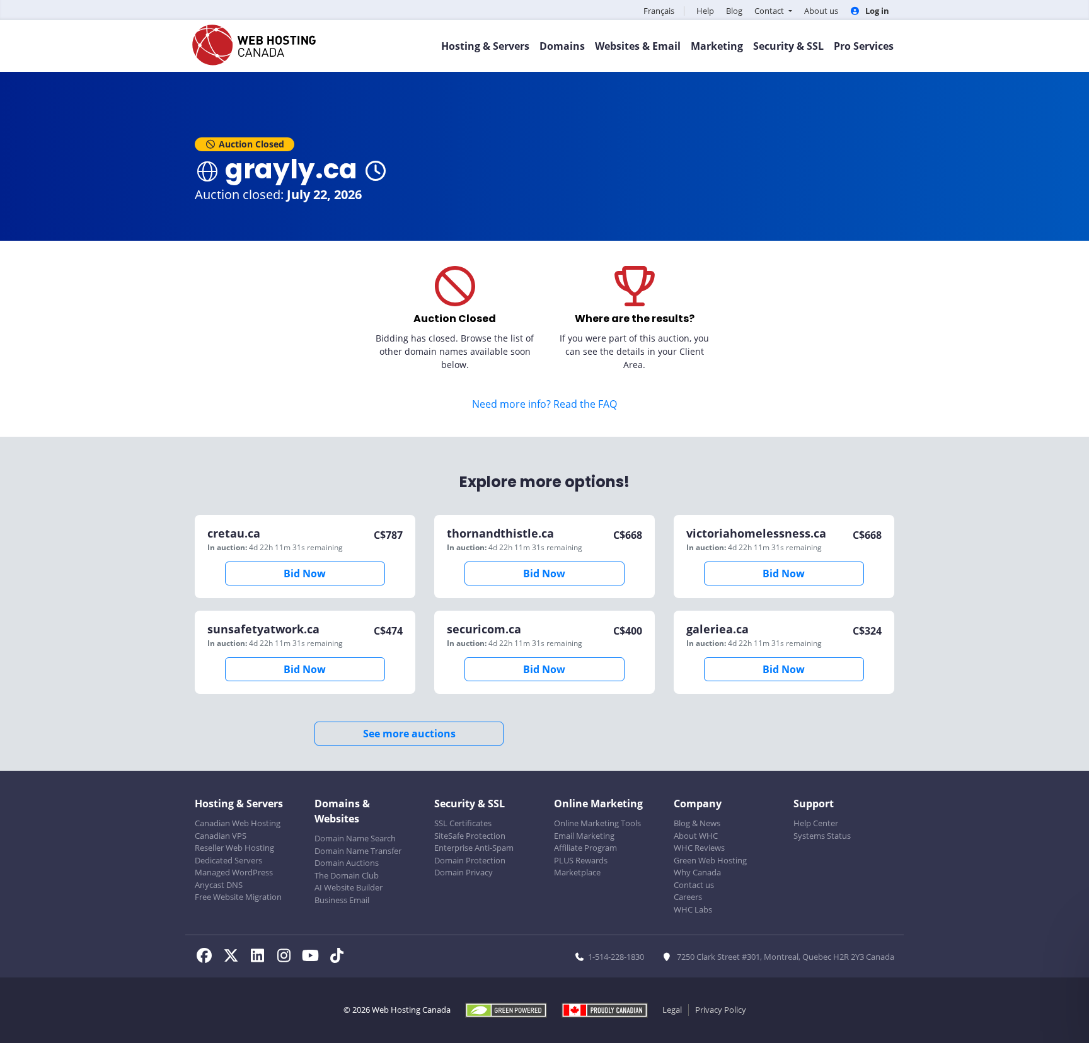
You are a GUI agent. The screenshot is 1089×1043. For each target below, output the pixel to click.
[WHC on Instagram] (287, 957)
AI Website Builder (348, 887)
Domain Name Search (355, 838)
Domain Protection (469, 860)
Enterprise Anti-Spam (474, 847)
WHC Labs (693, 909)
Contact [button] (770, 10)
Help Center (815, 823)
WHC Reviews (699, 847)
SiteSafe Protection (469, 835)
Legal (672, 1009)
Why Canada (697, 872)
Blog (734, 10)
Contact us (694, 884)
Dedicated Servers (228, 860)
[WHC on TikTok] (339, 957)
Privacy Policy (720, 1009)
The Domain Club (346, 875)
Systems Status (822, 835)
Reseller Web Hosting (234, 847)
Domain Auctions (346, 862)
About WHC (696, 835)
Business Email (341, 900)
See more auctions (409, 733)
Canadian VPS (220, 835)
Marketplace (577, 872)
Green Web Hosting (710, 860)
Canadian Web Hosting (237, 823)
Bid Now (305, 573)
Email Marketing (584, 835)
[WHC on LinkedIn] (261, 957)
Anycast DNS (219, 884)
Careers (688, 896)
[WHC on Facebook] (208, 957)
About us (821, 10)
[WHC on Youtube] (314, 957)
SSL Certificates (463, 823)
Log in (876, 10)
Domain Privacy (463, 872)
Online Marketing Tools (597, 823)
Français (658, 10)
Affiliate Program (585, 847)
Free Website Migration (238, 896)
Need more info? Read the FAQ (544, 404)
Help (705, 10)
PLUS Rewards (581, 860)
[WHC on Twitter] (234, 957)
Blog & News (697, 823)
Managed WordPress (234, 872)
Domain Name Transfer (357, 850)
